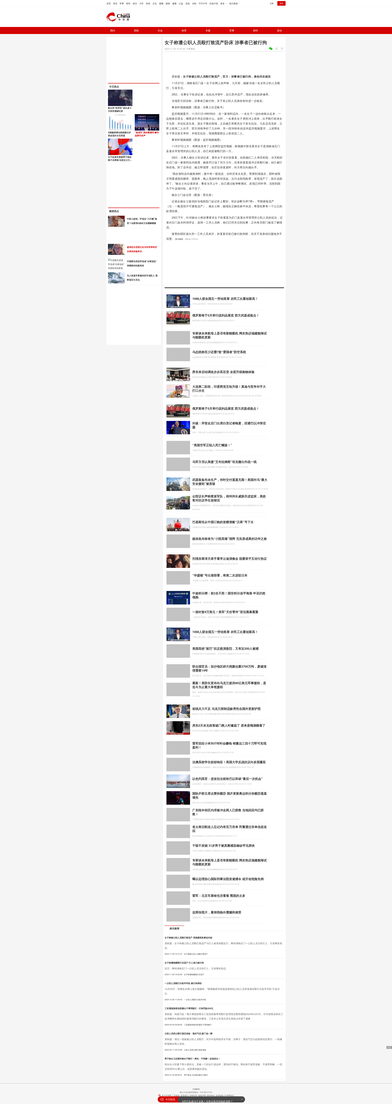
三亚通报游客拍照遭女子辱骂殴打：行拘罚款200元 (189, 1008)
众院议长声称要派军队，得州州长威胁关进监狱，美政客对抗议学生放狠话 (229, 498)
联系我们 (184, 1095)
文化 (155, 3)
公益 (181, 3)
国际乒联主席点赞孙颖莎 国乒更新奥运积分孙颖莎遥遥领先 (229, 795)
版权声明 (202, 1095)
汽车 (141, 3)
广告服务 (176, 1095)
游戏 (148, 3)
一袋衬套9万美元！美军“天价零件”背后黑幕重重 (225, 612)
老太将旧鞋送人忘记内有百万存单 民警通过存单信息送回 (229, 828)
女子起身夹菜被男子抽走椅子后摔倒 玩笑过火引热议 (120, 160)
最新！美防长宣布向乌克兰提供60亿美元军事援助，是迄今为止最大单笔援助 (229, 685)
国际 (136, 30)
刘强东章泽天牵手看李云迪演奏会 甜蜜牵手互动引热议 (229, 558)
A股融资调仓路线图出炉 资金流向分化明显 (119, 134)
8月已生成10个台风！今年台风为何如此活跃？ (207, 1099)
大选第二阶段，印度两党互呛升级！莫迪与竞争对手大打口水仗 (229, 388)
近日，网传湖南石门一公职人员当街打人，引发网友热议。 (196, 968)
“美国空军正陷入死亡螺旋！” (212, 445)
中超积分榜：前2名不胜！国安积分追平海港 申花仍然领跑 (228, 595)
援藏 (161, 3)
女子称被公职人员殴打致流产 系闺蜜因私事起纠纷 (188, 937)
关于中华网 (166, 1095)
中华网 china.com (119, 17)
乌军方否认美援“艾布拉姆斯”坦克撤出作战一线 (224, 461)
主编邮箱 (196, 1089)
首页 (108, 3)
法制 (194, 3)
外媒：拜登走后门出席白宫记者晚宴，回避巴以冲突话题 (229, 425)
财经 (128, 3)
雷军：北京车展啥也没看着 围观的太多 (218, 895)
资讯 (115, 3)
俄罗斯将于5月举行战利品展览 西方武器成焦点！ (225, 315)
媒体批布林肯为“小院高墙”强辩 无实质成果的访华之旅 (229, 538)
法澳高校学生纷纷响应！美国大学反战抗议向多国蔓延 (229, 762)
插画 (168, 3)
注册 (271, 3)
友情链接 (219, 1095)
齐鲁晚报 (190, 48)
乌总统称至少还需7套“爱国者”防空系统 (219, 352)
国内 (112, 30)
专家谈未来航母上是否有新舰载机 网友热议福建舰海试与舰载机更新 (229, 335)
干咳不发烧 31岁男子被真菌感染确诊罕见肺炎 (223, 845)
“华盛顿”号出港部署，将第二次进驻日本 (219, 575)
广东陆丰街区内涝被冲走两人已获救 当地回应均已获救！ (228, 812)
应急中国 (213, 3)
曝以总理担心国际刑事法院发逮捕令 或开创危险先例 (228, 879)
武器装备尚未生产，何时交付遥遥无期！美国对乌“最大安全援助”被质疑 (229, 481)
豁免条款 (211, 1095)
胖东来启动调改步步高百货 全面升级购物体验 (223, 371)
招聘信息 (193, 1095)
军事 (122, 3)
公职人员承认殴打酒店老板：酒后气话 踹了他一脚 (188, 1033)
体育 (184, 30)
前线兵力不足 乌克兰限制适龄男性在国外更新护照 (226, 708)
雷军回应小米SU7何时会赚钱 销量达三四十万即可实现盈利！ (229, 745)
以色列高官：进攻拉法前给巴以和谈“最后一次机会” (227, 778)
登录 (281, 3)
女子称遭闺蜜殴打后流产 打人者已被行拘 (184, 962)
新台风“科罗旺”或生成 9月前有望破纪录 (119, 109)
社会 (160, 30)
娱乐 (135, 3)
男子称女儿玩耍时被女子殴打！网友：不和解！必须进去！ (192, 1058)
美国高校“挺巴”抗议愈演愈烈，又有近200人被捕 (225, 648)
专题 (207, 30)
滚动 (279, 30)
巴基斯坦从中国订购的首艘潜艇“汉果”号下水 (223, 522)
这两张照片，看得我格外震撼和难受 (216, 912)
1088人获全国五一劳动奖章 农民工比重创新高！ (225, 298)
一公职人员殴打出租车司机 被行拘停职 (183, 983)
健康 (174, 3)
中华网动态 (229, 1095)
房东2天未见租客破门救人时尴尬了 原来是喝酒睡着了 (228, 725)
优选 (187, 3)
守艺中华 (203, 3)
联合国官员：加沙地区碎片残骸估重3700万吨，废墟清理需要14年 (229, 668)
